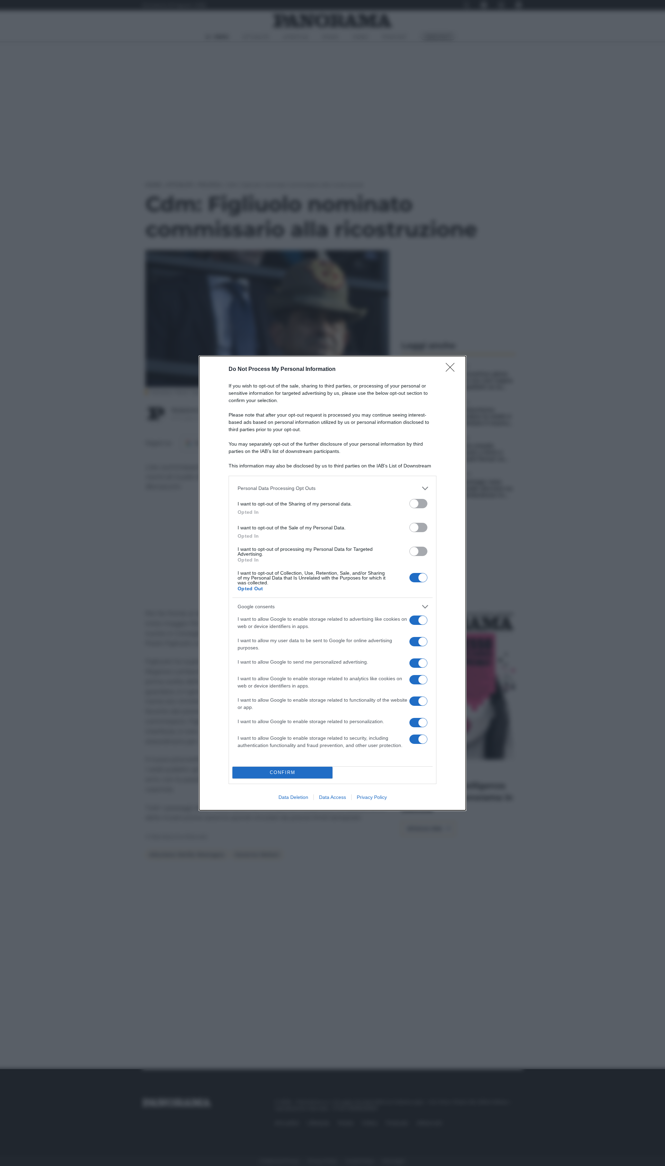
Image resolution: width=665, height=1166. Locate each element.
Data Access (332, 797)
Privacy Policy (372, 797)
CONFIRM (282, 772)
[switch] (418, 503)
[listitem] (332, 488)
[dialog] (332, 583)
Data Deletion (293, 797)
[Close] (452, 369)
